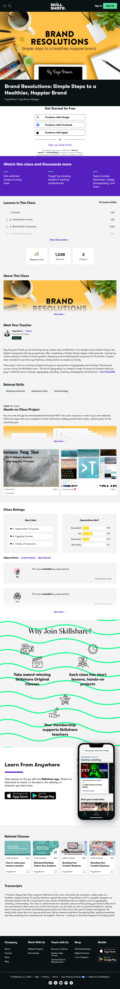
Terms (55, 977)
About (7, 949)
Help (37, 977)
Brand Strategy (61, 391)
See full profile (107, 372)
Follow (28, 331)
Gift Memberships (83, 949)
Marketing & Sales (40, 391)
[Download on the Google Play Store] (106, 959)
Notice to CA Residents (99, 977)
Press (7, 957)
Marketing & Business (15, 391)
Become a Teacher (59, 949)
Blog (7, 961)
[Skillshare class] (18, 848)
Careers (8, 953)
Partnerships (33, 953)
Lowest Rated (27, 557)
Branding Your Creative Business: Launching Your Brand (73, 866)
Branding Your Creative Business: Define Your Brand (100, 866)
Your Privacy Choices (71, 977)
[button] (5, 6)
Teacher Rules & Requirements (58, 961)
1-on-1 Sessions (81, 957)
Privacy (45, 977)
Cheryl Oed (9, 489)
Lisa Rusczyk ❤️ (69, 489)
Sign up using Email (60, 144)
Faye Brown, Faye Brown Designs (22, 99)
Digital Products (82, 953)
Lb (17, 576)
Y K (17, 601)
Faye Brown (22, 331)
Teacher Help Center (57, 954)
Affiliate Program (35, 949)
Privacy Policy (52, 153)
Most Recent (44, 557)
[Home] (58, 6)
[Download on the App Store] (16, 796)
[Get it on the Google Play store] (44, 796)
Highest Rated (11, 557)
